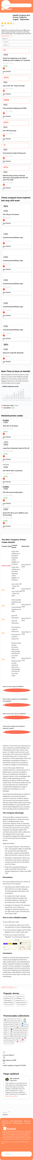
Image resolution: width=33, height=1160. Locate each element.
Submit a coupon (7, 987)
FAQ (3, 1125)
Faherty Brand (9, 1004)
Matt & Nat (20, 996)
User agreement (16, 1121)
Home (5, 1112)
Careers (27, 1123)
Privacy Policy (18, 1123)
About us (27, 1121)
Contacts (5, 1121)
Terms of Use (6, 1123)
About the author (11, 1096)
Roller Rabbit (21, 1004)
